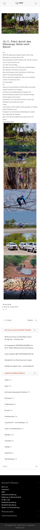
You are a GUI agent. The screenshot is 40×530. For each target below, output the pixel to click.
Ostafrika (8, 441)
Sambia (7, 447)
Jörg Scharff (14, 307)
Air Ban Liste (6, 500)
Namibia (7, 435)
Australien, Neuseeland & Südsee (16, 392)
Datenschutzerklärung (9, 494)
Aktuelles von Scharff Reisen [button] (18, 330)
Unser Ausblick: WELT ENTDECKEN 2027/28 (19, 354)
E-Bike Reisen (9, 404)
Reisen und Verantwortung (10, 507)
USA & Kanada (9, 459)
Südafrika (8, 453)
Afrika (7, 380)
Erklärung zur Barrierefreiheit (11, 497)
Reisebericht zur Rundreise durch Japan (18, 360)
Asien (6, 386)
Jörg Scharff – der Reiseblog (14, 422)
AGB (3, 492)
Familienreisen (9, 416)
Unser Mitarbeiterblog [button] (15, 373)
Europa (7, 410)
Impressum (5, 489)
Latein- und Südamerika (13, 428)
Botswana (8, 398)
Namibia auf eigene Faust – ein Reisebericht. (19, 366)
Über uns (5, 487)
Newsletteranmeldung (9, 502)
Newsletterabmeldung (9, 505)
